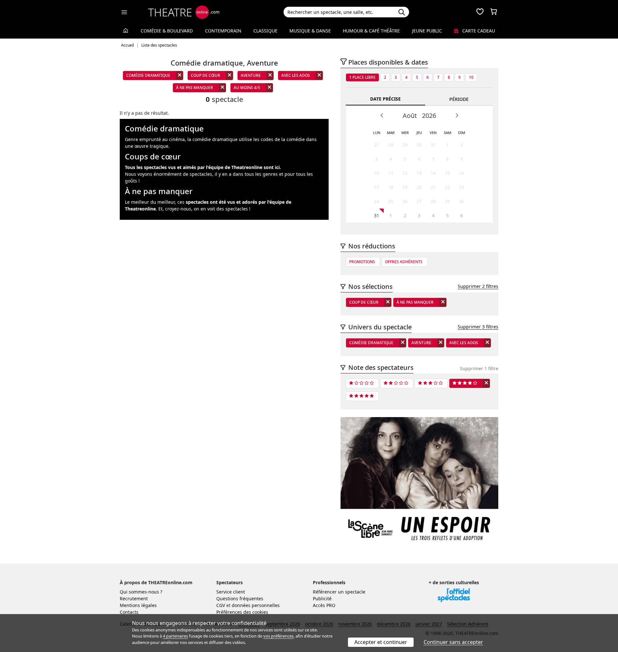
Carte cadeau (478, 31)
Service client (230, 592)
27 (376, 145)
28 (390, 145)
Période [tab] (459, 99)
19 (404, 187)
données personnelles (256, 605)
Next (457, 115)
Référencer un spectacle (339, 592)
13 (419, 173)
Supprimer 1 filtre (479, 368)
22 (447, 187)
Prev (382, 115)
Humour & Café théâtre (371, 31)
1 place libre (362, 77)
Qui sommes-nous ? (141, 592)
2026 (429, 115)
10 (471, 77)
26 (404, 201)
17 (376, 187)
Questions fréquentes (239, 598)
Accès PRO (324, 605)
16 (461, 173)
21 (433, 187)
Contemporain (223, 31)
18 (390, 187)
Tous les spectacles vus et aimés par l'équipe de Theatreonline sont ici (202, 167)
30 (419, 145)
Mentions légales (138, 605)
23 (461, 187)
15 (447, 173)
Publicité (322, 598)
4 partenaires (175, 636)
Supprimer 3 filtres (478, 327)
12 (404, 173)
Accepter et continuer (380, 642)
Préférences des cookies (242, 612)
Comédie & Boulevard (167, 31)
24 (376, 201)
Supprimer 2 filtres (478, 286)
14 (433, 173)
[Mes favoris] (479, 12)
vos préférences (278, 636)
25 (390, 201)
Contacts (129, 612)
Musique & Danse (310, 31)
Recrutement (134, 598)
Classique (265, 31)
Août (410, 115)
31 (433, 145)
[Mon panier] (494, 12)
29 (404, 145)
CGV (220, 605)
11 (390, 173)
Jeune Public (427, 31)
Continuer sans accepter (453, 642)
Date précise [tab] (385, 99)
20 (419, 187)
